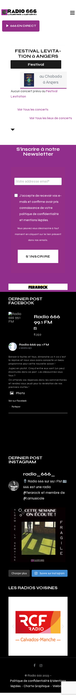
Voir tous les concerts (32, 109)
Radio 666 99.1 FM (34, 344)
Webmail (59, 686)
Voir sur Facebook (17, 400)
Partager (16, 406)
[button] (13, 626)
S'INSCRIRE (38, 256)
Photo (20, 393)
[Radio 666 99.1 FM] (16, 317)
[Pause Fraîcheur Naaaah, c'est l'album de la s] (38, 534)
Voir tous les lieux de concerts (50, 118)
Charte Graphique (37, 686)
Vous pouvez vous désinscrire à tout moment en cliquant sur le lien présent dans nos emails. (38, 234)
